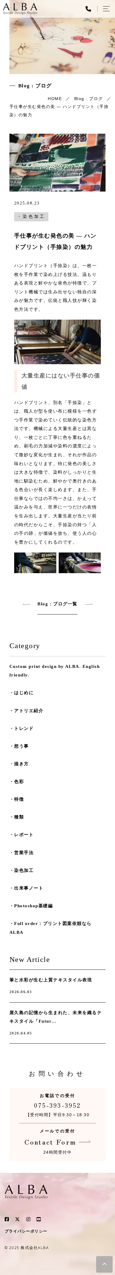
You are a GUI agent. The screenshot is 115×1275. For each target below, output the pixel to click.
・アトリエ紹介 (26, 710)
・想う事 (19, 746)
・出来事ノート (26, 888)
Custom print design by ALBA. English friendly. (54, 671)
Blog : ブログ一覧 (57, 603)
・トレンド (21, 728)
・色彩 (16, 781)
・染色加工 (31, 216)
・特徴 (16, 799)
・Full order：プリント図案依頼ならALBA (50, 928)
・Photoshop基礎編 (31, 905)
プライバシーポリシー (26, 1231)
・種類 (16, 817)
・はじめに (21, 692)
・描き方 (19, 763)
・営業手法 (21, 852)
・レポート (21, 834)
